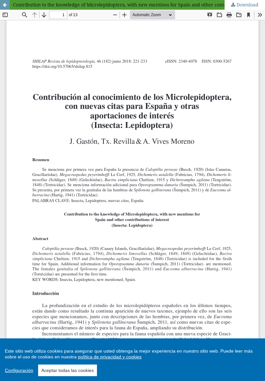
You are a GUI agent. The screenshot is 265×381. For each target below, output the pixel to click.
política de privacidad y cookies (110, 356)
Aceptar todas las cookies (67, 370)
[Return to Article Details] (5, 5)
